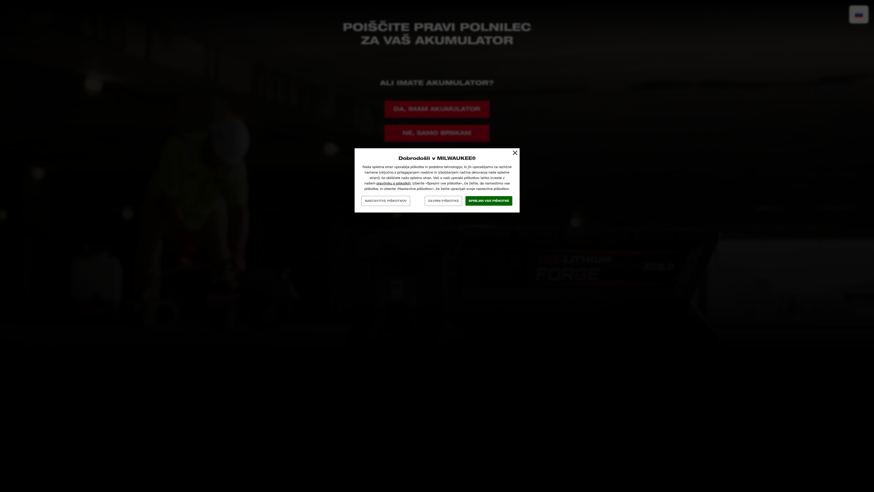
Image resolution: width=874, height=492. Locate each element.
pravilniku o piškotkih (393, 183)
